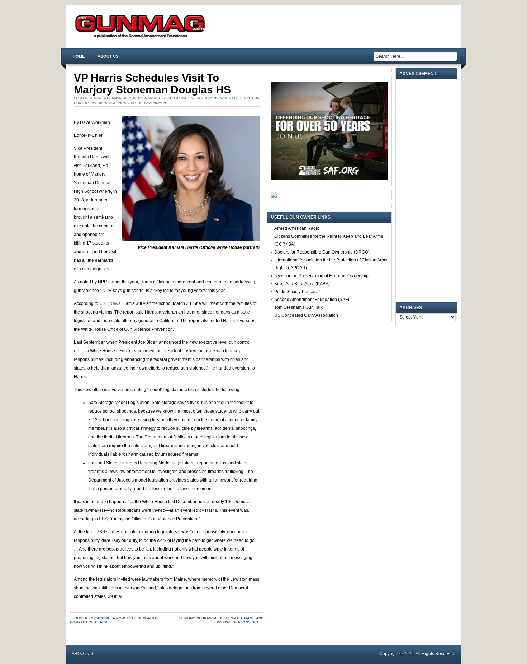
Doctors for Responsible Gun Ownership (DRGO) (322, 252)
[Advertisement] (428, 188)
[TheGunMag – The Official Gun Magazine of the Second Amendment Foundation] (141, 37)
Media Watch (104, 103)
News (124, 103)
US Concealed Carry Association (306, 315)
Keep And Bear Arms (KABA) (302, 283)
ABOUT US (108, 56)
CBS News (109, 303)
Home (79, 56)
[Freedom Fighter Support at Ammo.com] (274, 196)
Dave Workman (108, 98)
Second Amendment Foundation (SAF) (311, 299)
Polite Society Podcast (296, 291)
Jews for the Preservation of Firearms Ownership (321, 275)
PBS (103, 518)
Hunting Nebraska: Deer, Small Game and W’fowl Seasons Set (221, 620)
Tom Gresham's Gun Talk (298, 307)
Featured (241, 98)
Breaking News (215, 98)
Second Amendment (149, 103)
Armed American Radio (296, 228)
